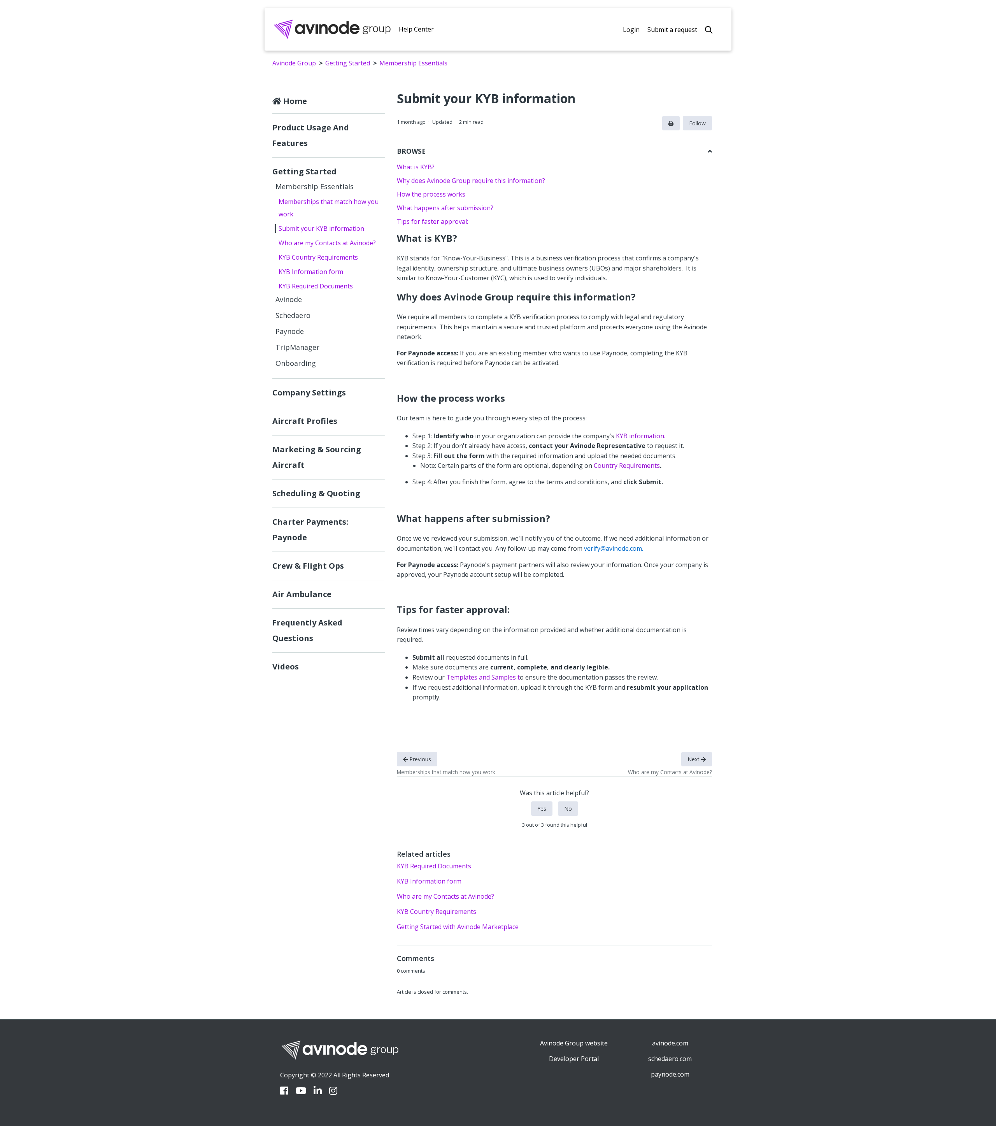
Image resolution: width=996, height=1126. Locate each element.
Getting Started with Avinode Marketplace (458, 926)
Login (631, 29)
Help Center (416, 29)
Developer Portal (574, 1058)
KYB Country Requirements (318, 257)
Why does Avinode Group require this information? (471, 180)
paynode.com (670, 1074)
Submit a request (672, 29)
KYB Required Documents (316, 286)
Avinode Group (294, 63)
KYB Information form (311, 271)
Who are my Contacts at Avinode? (327, 243)
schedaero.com (670, 1058)
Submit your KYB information (321, 228)
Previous (419, 759)
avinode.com (670, 1043)
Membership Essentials (413, 63)
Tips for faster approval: (432, 221)
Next (694, 759)
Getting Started (347, 63)
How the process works (431, 194)
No (568, 808)
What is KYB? (416, 167)
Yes (541, 808)
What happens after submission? (445, 208)
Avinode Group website (574, 1043)
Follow (697, 123)
